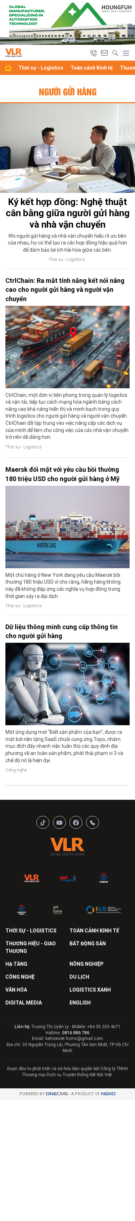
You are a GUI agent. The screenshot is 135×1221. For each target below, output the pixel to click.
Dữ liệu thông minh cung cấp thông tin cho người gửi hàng (61, 631)
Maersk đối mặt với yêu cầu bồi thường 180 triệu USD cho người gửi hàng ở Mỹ (62, 474)
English (80, 1003)
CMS (57, 1094)
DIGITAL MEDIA (23, 1003)
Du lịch (79, 977)
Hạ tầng (16, 964)
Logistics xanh (90, 990)
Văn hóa (16, 990)
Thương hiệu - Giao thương (30, 947)
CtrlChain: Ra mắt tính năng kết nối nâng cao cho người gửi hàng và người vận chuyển (65, 289)
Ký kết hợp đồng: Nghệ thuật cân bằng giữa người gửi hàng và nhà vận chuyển (68, 212)
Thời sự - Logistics (40, 68)
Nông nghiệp (86, 964)
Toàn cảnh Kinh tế (92, 68)
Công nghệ (16, 770)
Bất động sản (87, 943)
